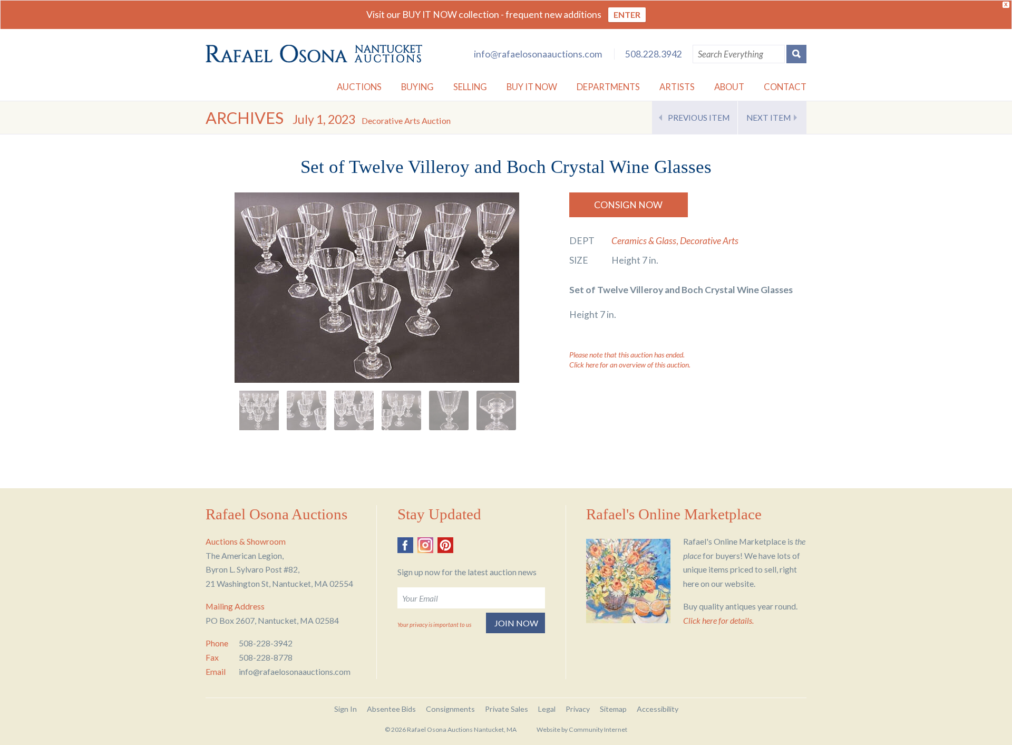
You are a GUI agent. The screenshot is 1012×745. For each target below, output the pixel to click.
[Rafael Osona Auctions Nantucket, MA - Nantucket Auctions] (314, 54)
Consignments (450, 708)
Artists (677, 86)
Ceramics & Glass (643, 240)
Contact (785, 86)
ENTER (627, 14)
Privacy (578, 708)
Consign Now (628, 204)
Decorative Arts (709, 240)
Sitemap (613, 708)
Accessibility (657, 708)
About (729, 86)
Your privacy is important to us (434, 624)
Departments (608, 86)
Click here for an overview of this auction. (629, 364)
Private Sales (506, 708)
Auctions (359, 86)
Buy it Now (532, 86)
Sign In (345, 708)
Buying (417, 86)
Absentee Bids (391, 708)
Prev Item (698, 117)
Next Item (768, 117)
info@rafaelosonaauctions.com (538, 54)
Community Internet (598, 729)
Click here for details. (718, 620)
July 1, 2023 (372, 119)
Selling (470, 86)
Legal (547, 708)
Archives (245, 118)
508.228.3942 (653, 54)
